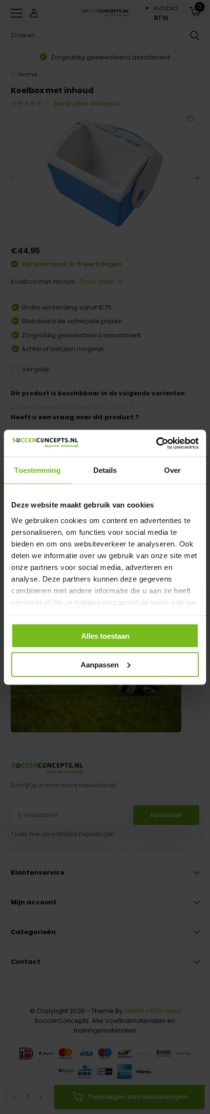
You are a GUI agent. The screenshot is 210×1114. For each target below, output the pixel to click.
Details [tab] (105, 470)
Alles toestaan (105, 636)
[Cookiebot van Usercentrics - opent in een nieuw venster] (156, 443)
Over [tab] (172, 470)
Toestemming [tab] (37, 470)
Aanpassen (100, 664)
